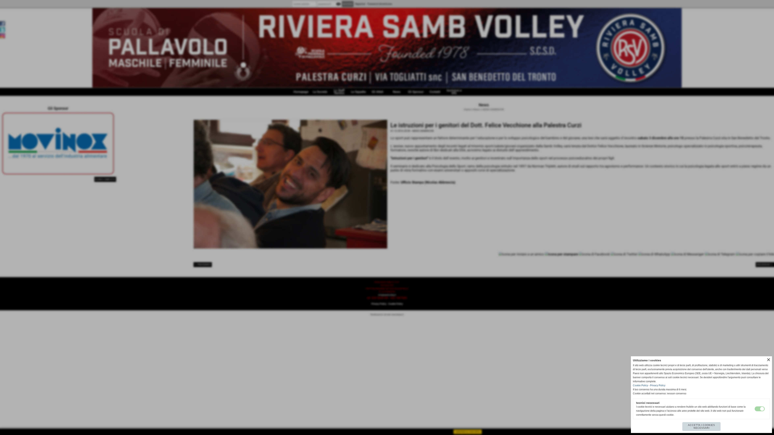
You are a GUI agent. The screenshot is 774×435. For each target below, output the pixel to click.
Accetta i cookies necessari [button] (701, 426)
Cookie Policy (640, 385)
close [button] (768, 359)
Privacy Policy (657, 385)
